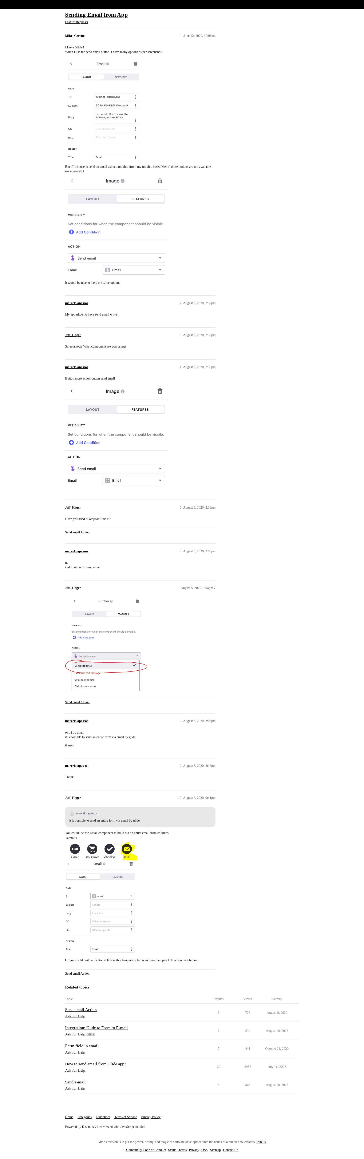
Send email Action (77, 532)
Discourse (88, 1126)
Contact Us (230, 1150)
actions (91, 1034)
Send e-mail (75, 1082)
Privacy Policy (151, 1117)
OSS (204, 1150)
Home (69, 1117)
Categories (85, 1117)
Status (172, 1150)
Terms (182, 1150)
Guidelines (103, 1117)
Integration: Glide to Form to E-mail (96, 1027)
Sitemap (215, 1150)
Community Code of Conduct (146, 1150)
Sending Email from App (96, 14)
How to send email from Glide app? (95, 1064)
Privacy (194, 1150)
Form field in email (82, 1045)
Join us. (261, 1142)
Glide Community (14, 4)
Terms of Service (125, 1117)
